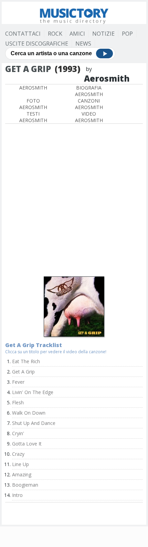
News (83, 43)
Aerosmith (33, 87)
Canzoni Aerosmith (89, 103)
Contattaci (23, 33)
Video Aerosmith (89, 116)
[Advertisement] (74, 201)
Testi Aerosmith (33, 116)
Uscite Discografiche (36, 43)
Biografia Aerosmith (89, 90)
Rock (55, 33)
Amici (77, 33)
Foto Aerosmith (33, 103)
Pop (127, 33)
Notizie (103, 33)
